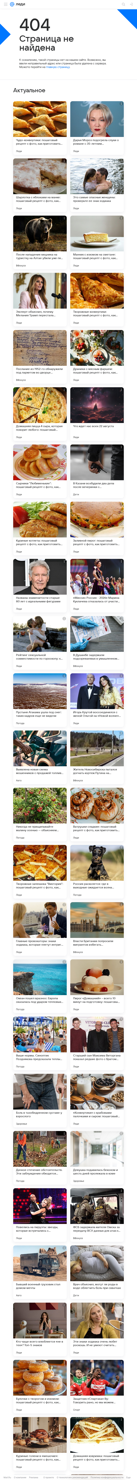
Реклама (33, 1477)
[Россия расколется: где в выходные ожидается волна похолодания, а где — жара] (97, 872)
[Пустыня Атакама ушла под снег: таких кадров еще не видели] (40, 700)
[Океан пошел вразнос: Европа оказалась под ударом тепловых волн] (40, 986)
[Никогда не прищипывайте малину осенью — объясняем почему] (40, 814)
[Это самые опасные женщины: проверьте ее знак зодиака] (97, 185)
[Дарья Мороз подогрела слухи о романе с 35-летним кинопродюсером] (97, 128)
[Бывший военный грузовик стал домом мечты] (40, 1272)
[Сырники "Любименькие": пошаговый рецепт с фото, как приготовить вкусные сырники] (40, 471)
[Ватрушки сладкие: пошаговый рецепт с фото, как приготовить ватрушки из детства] (97, 814)
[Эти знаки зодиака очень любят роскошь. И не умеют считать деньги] (97, 1329)
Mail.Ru (7, 1477)
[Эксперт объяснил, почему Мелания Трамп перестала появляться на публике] (40, 299)
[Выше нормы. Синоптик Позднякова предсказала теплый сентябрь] (40, 1043)
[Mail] (12, 4)
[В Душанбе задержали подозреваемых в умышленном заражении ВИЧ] (97, 643)
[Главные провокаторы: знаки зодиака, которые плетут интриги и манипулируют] (40, 929)
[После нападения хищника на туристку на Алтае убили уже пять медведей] (40, 242)
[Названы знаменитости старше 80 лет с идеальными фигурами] (40, 586)
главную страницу (58, 67)
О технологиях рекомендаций (72, 1477)
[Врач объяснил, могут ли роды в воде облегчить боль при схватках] (97, 1272)
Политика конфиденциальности (107, 1477)
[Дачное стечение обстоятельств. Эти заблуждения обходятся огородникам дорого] (40, 1158)
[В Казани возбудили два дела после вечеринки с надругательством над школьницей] (97, 471)
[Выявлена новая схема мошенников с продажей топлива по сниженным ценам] (40, 757)
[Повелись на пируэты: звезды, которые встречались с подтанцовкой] (40, 1215)
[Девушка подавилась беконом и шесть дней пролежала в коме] (97, 1158)
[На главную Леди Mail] (19, 4)
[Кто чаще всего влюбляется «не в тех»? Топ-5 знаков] (40, 1329)
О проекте (48, 1477)
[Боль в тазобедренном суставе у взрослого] (40, 1100)
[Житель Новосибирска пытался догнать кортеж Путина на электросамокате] (97, 757)
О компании (20, 1477)
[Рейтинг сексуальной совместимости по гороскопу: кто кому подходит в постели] (40, 643)
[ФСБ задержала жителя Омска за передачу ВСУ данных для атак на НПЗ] (97, 1215)
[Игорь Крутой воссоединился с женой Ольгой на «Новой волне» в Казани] (97, 700)
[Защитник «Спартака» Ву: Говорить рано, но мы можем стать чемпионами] (97, 1386)
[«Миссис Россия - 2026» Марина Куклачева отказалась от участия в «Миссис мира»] (97, 586)
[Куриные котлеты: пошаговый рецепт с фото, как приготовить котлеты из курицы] (40, 528)
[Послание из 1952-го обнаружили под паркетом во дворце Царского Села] (40, 357)
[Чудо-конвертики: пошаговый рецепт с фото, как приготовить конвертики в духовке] (40, 128)
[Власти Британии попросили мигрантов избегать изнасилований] (97, 929)
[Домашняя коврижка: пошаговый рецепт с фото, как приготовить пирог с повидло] (97, 1444)
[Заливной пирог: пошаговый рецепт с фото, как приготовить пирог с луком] (97, 528)
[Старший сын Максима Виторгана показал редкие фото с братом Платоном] (97, 1043)
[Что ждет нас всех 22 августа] (97, 414)
